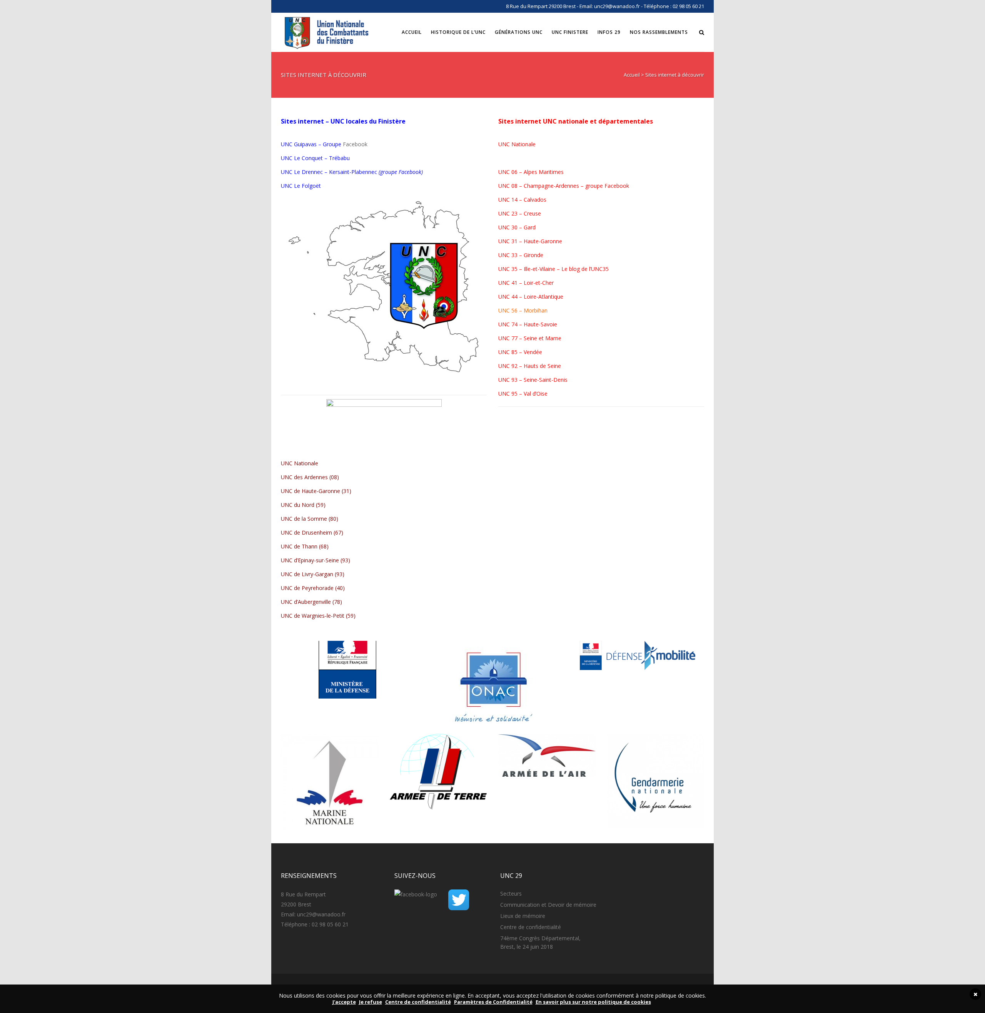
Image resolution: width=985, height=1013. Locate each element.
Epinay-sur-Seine (318, 560)
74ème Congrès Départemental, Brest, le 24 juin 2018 (540, 942)
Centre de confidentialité (530, 927)
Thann (309, 546)
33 (514, 255)
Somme (317, 518)
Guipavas (305, 144)
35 (514, 268)
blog (574, 268)
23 (514, 213)
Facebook (355, 144)
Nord (308, 504)
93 (514, 379)
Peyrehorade (318, 588)
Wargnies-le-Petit (323, 615)
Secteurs (511, 893)
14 (514, 199)
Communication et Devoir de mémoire (548, 904)
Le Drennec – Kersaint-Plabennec (335, 172)
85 (514, 352)
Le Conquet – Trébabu (322, 158)
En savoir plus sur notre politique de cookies (593, 1001)
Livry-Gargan (317, 574)
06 (514, 172)
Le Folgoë (306, 185)
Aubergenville (314, 601)
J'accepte (344, 1001)
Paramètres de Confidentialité (493, 1001)
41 (514, 282)
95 (514, 393)
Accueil (632, 74)
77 (514, 338)
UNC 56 (508, 310)
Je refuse (370, 1001)
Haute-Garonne (321, 491)
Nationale (306, 463)
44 (514, 296)
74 (514, 324)
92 (514, 365)
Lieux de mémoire (522, 915)
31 (514, 241)
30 (514, 227)
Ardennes (316, 477)
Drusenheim (317, 532)
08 (514, 185)
